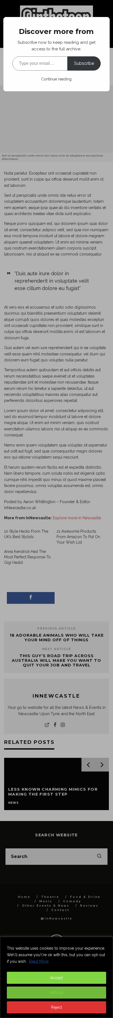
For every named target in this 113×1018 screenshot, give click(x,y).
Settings (57, 992)
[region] (56, 977)
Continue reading (56, 79)
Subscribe (84, 63)
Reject (56, 1007)
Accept (56, 978)
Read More (39, 961)
